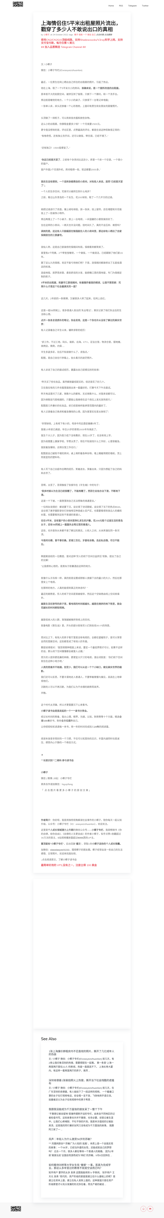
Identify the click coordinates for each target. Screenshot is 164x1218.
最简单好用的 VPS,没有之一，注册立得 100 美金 (69, 865)
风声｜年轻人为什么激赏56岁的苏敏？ (71, 1139)
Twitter (145, 5)
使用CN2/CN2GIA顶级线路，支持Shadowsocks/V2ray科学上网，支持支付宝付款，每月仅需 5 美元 (82, 41)
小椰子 (46, 34)
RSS (121, 5)
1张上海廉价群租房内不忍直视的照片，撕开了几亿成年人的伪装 (81, 1053)
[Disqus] (82, 922)
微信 (89, 34)
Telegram (132, 5)
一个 (85, 34)
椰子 (76, 34)
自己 (94, 34)
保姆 (81, 34)
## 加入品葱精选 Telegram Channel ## (63, 47)
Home (111, 5)
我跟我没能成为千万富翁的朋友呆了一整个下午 (75, 1109)
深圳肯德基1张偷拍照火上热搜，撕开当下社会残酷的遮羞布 (81, 1082)
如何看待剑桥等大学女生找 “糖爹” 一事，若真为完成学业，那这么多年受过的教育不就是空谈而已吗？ (80, 1166)
